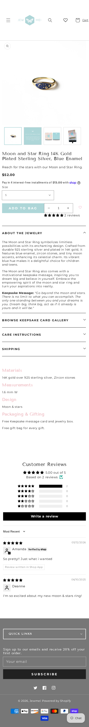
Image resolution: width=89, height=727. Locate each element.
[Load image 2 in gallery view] (32, 136)
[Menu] (8, 20)
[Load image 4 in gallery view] (72, 136)
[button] (50, 20)
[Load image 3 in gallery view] (52, 136)
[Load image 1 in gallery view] (13, 136)
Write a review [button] (44, 516)
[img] (13, 543)
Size (5, 187)
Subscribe (44, 674)
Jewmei (35, 700)
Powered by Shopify (56, 700)
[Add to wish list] (79, 207)
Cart (83, 20)
